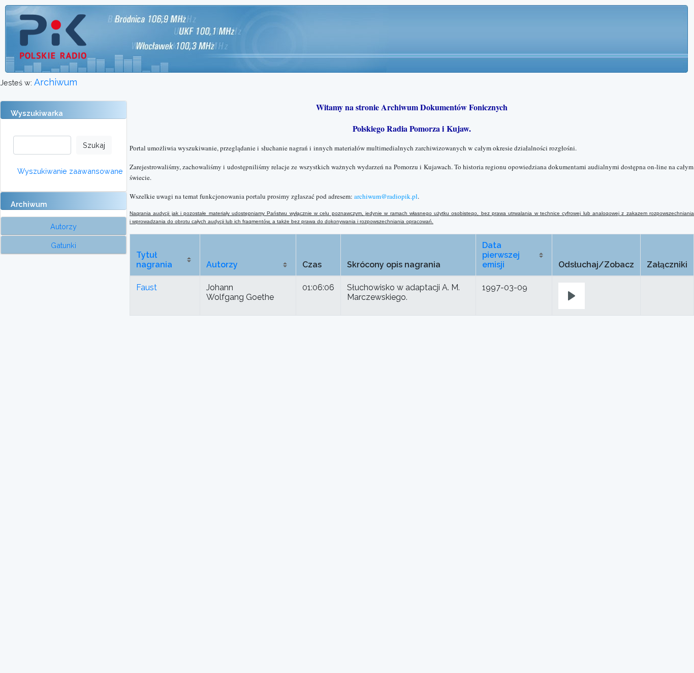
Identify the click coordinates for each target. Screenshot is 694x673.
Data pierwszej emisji (501, 254)
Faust (146, 287)
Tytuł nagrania (154, 259)
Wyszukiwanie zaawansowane (70, 171)
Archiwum (55, 82)
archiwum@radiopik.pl (386, 196)
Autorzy (222, 264)
